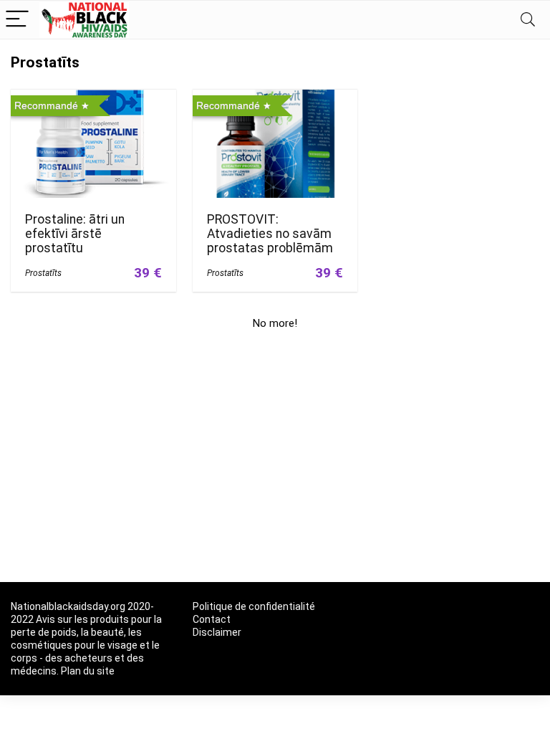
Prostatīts (43, 273)
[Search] (528, 20)
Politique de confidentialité (254, 606)
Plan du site (88, 671)
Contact (212, 619)
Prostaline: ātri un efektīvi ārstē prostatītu (75, 233)
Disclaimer (217, 632)
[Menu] (17, 20)
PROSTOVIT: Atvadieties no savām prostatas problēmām (270, 233)
